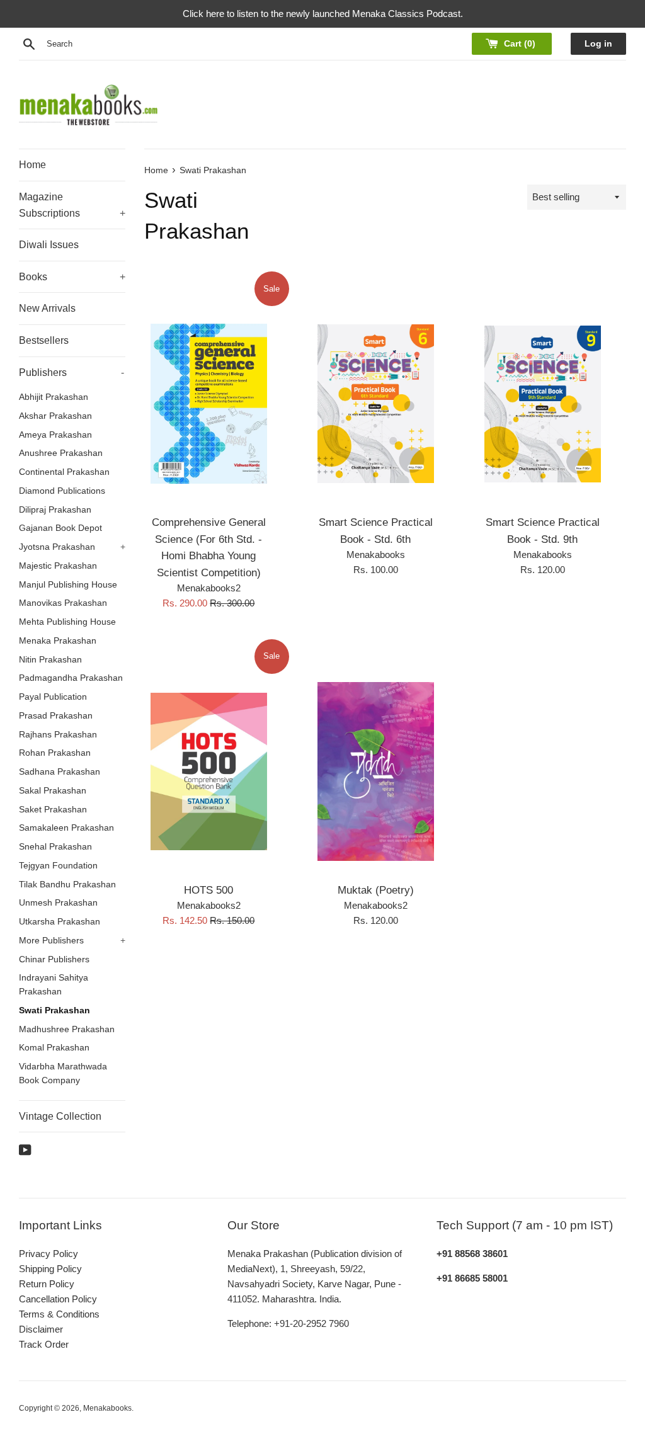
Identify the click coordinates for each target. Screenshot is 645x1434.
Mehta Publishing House (67, 622)
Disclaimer (41, 1329)
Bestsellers (44, 340)
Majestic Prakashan (58, 566)
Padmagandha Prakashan (71, 678)
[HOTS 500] (209, 771)
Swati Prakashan (54, 1010)
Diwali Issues (49, 244)
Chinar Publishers (54, 959)
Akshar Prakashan (55, 416)
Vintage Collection (60, 1116)
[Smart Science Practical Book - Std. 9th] (542, 403)
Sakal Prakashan (52, 790)
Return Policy (46, 1283)
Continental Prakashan (64, 472)
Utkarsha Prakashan (59, 921)
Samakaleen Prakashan (66, 828)
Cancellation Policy (58, 1299)
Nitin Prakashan (50, 659)
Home (32, 164)
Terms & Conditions (59, 1314)
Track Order (44, 1344)
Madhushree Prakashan (67, 1029)
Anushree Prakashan (61, 453)
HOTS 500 (208, 890)
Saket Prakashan (53, 809)
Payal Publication (53, 697)
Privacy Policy (48, 1253)
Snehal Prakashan (55, 846)
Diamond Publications (62, 491)
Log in (598, 43)
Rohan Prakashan (55, 753)
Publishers (71, 372)
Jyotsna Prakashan (72, 547)
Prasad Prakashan (56, 715)
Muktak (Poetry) (376, 890)
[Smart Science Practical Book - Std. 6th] (375, 403)
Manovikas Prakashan (63, 603)
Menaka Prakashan (57, 641)
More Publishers (72, 940)
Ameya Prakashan (55, 435)
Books (72, 276)
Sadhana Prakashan (59, 772)
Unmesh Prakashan (58, 903)
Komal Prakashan (54, 1047)
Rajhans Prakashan (58, 734)
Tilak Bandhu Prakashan (67, 884)
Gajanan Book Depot (60, 528)
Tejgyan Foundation (58, 865)
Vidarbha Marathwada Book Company (63, 1073)
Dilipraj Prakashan (55, 510)
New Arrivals (47, 308)
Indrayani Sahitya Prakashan (53, 984)
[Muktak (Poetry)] (375, 771)
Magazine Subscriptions (72, 205)
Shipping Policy (50, 1268)
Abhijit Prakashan (53, 397)
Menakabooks (107, 1408)
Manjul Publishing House (68, 584)
